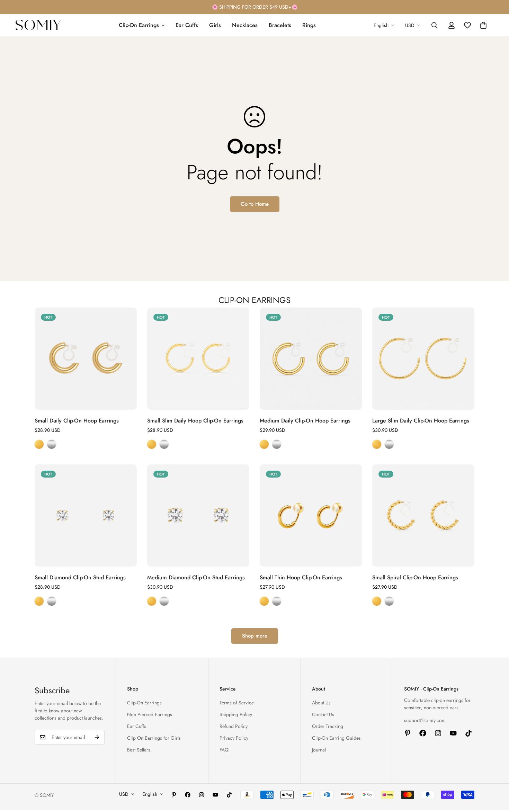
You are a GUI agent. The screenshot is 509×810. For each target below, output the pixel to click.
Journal (319, 749)
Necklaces (245, 25)
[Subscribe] (97, 737)
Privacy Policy (234, 738)
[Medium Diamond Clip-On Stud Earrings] (198, 515)
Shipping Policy (236, 714)
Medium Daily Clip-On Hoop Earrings (305, 421)
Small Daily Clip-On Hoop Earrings (77, 421)
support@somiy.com (425, 720)
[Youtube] (453, 733)
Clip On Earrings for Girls (154, 738)
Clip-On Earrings (139, 25)
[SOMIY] (38, 25)
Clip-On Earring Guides (336, 738)
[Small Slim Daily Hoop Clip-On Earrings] (198, 359)
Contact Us (323, 714)
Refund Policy (234, 726)
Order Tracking (327, 726)
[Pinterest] (407, 733)
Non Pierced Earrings (149, 714)
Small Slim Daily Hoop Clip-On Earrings (195, 421)
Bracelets (280, 25)
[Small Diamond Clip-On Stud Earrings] (86, 515)
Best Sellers (138, 749)
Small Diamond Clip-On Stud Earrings (80, 577)
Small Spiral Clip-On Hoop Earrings (415, 577)
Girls (215, 25)
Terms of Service (237, 702)
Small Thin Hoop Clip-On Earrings (301, 577)
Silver (51, 444)
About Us (321, 702)
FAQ (224, 749)
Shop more (254, 636)
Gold (39, 444)
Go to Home (255, 204)
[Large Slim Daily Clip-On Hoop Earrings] (423, 359)
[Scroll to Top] (495, 772)
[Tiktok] (468, 733)
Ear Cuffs (187, 25)
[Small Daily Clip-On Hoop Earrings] (86, 359)
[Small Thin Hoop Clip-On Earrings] (311, 515)
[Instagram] (438, 733)
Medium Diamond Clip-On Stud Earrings (196, 577)
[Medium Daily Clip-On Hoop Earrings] (311, 359)
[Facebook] (422, 733)
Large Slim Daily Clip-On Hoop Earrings (420, 421)
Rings (309, 25)
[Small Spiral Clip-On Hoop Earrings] (423, 515)
